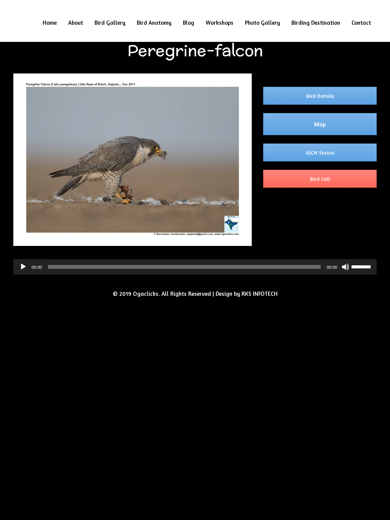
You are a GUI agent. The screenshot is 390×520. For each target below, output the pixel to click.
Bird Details (320, 96)
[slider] (362, 266)
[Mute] (345, 267)
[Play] (23, 267)
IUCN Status (320, 152)
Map (320, 124)
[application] (195, 266)
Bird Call (320, 178)
